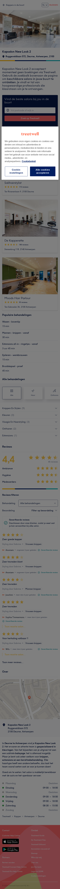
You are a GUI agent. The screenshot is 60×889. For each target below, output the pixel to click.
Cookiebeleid (29, 161)
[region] (30, 153)
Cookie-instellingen (16, 171)
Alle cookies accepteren (43, 171)
